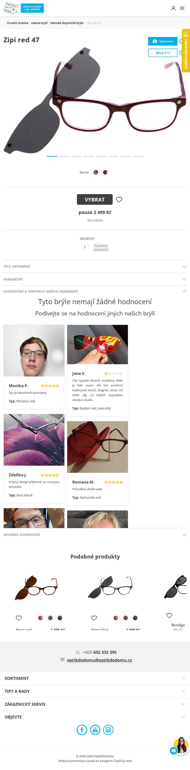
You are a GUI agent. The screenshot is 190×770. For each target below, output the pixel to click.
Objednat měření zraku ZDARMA (32, 8)
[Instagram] (108, 731)
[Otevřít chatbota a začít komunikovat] (181, 746)
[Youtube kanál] (95, 731)
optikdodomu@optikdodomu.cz (99, 660)
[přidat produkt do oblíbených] (19, 618)
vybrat (95, 199)
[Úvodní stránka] (11, 8)
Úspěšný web (123, 761)
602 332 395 (100, 652)
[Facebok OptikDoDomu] (82, 731)
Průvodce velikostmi (101, 247)
